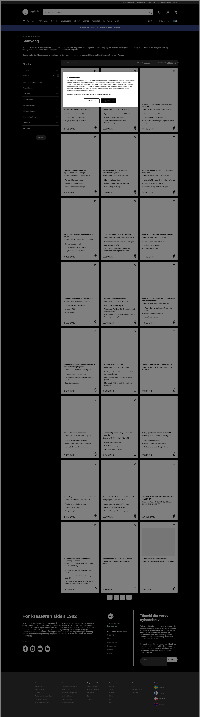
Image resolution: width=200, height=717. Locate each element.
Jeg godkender (109, 100)
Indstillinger (92, 100)
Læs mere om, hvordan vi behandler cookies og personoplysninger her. (89, 94)
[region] (100, 89)
